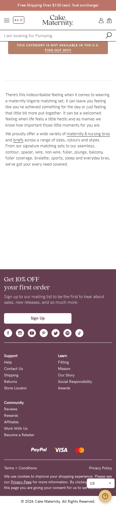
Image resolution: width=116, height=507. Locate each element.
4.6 (17, 20)
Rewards (11, 415)
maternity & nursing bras (88, 133)
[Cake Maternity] (57, 20)
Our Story (66, 375)
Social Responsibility (75, 381)
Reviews (10, 409)
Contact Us (13, 368)
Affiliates (11, 422)
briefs (18, 140)
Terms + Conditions (20, 468)
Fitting (63, 362)
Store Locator (15, 388)
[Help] (105, 496)
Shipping (11, 375)
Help (8, 362)
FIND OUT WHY (58, 50)
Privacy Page (21, 482)
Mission (64, 368)
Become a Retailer (19, 435)
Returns (10, 381)
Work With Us (16, 428)
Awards (64, 388)
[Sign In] (101, 20)
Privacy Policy (100, 468)
